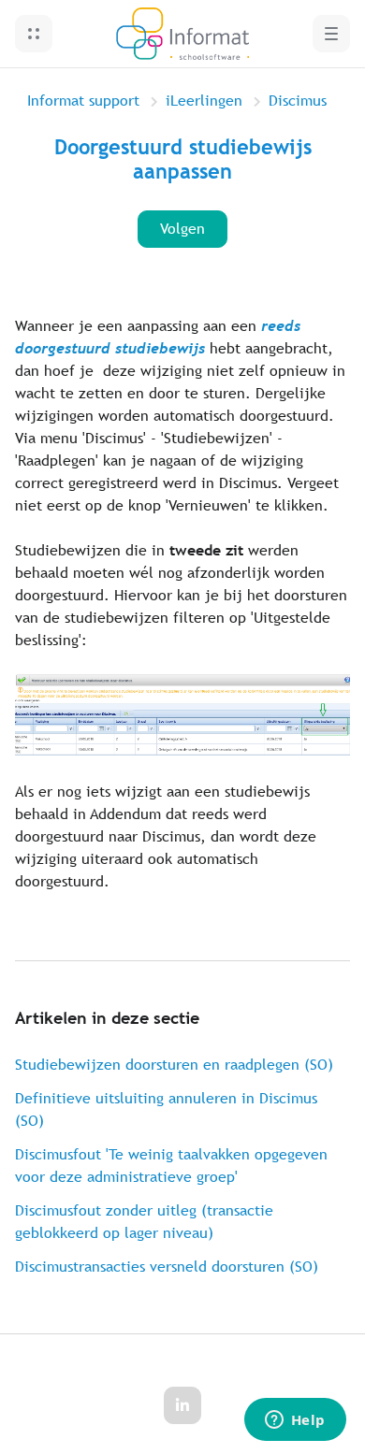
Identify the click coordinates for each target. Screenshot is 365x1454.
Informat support (83, 100)
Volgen (182, 229)
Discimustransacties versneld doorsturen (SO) (166, 1266)
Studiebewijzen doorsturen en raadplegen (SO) (174, 1064)
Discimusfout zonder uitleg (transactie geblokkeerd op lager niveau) (144, 1222)
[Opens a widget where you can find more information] (294, 1421)
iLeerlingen (204, 100)
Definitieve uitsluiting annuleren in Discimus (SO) (166, 1109)
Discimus (298, 100)
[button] (33, 33)
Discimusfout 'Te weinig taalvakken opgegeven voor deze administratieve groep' (171, 1165)
